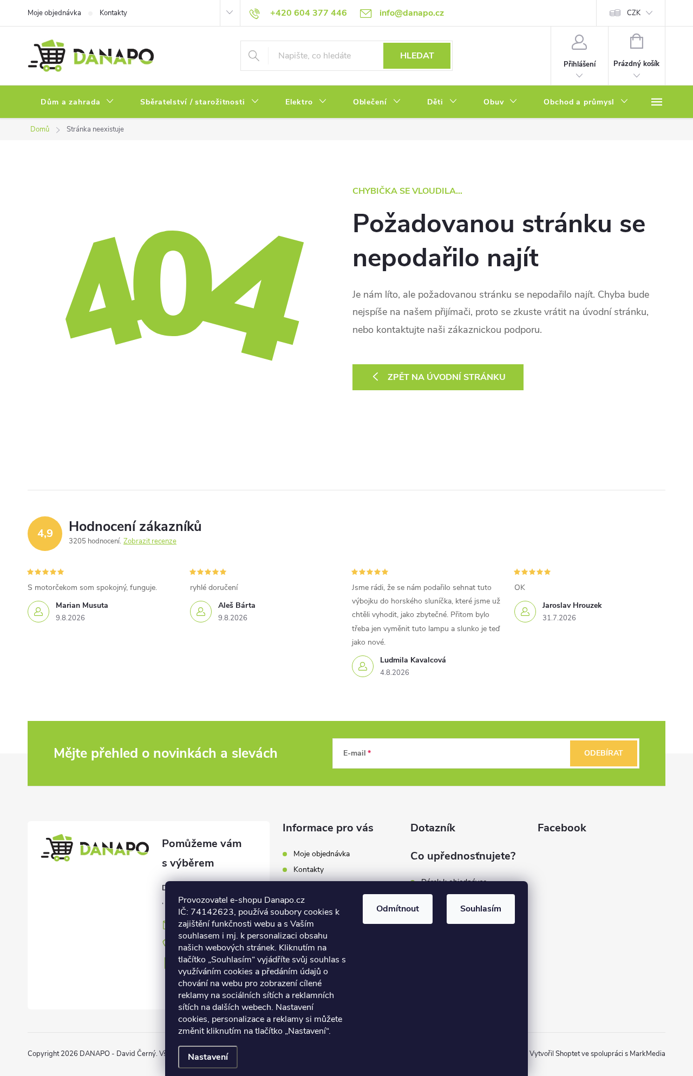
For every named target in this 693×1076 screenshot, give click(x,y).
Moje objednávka (54, 13)
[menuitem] (77, 102)
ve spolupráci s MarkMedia (623, 1054)
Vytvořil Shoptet (554, 1054)
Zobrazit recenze (149, 541)
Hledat (417, 56)
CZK (633, 13)
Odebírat (603, 753)
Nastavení (208, 1057)
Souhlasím (480, 909)
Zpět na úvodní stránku (447, 377)
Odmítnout (397, 909)
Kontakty (113, 13)
